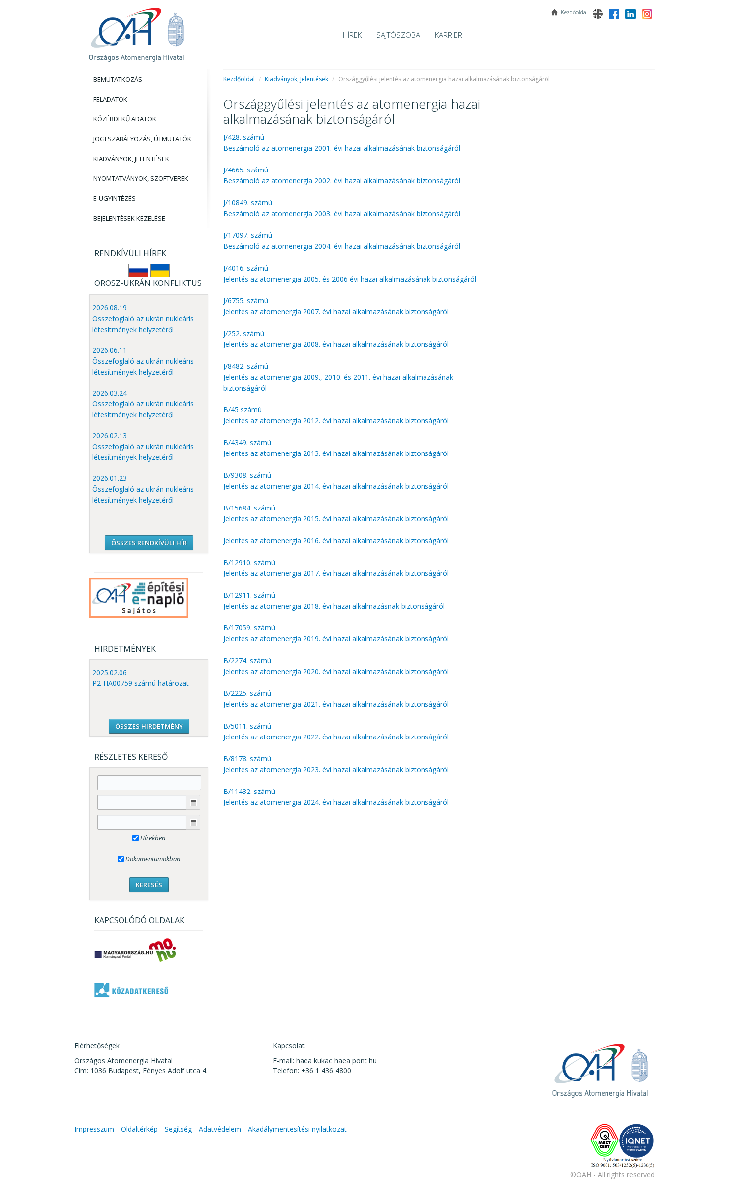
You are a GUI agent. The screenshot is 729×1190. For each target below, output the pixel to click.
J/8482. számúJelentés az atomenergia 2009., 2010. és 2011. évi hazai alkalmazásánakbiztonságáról (338, 377)
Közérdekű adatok (124, 118)
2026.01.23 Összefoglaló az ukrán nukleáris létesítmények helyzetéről (143, 489)
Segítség (178, 1128)
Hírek (352, 35)
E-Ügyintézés (114, 198)
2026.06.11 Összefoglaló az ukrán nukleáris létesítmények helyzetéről (143, 361)
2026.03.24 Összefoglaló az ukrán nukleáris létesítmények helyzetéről (143, 403)
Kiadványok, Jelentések (131, 158)
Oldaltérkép (139, 1128)
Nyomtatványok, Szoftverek (140, 178)
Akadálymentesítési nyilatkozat (297, 1128)
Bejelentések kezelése (129, 218)
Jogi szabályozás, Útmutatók (142, 138)
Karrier (448, 35)
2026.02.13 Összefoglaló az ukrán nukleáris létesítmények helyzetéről (143, 446)
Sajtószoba (398, 35)
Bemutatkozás (117, 79)
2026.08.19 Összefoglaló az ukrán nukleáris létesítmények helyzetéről (143, 318)
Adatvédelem (220, 1128)
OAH (136, 31)
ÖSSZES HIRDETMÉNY (149, 726)
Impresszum (94, 1128)
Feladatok (110, 99)
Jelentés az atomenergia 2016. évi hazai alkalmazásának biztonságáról (336, 540)
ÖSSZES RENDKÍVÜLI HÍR (149, 542)
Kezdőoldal (239, 79)
